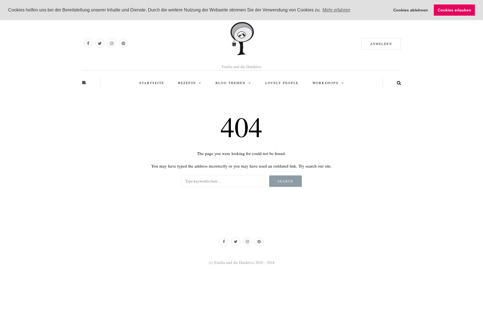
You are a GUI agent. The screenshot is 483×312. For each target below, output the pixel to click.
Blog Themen (231, 82)
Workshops (325, 82)
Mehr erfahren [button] (336, 10)
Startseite (151, 82)
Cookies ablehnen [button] (410, 10)
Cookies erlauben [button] (454, 10)
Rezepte (187, 82)
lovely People (282, 82)
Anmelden (381, 44)
